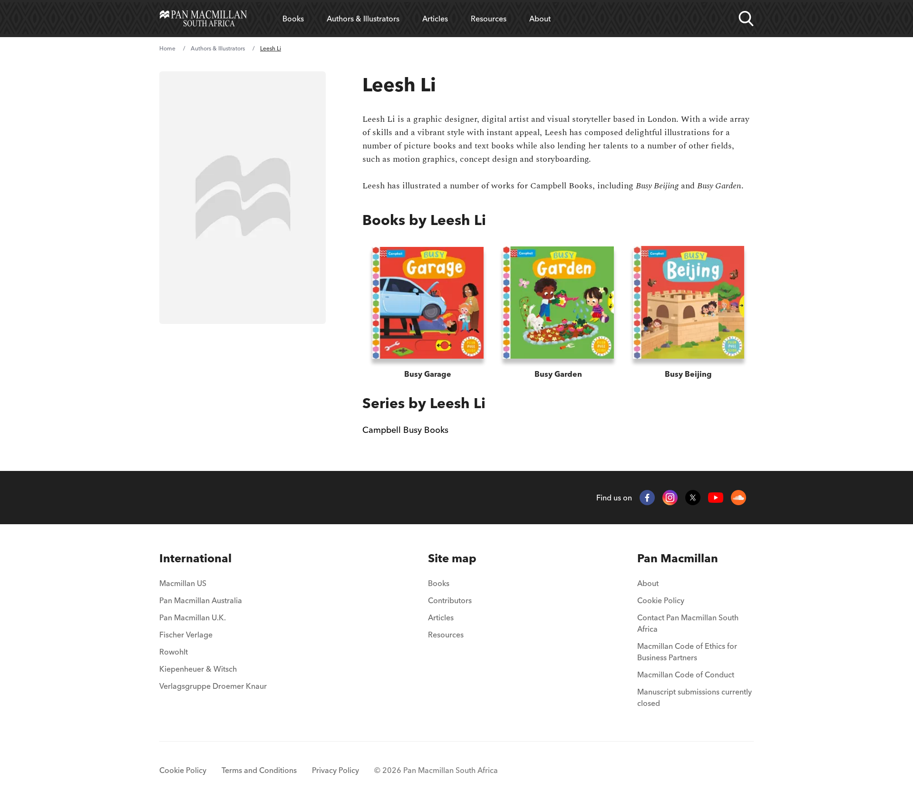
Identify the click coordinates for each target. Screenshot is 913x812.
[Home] (203, 18)
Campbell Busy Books (405, 429)
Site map (452, 558)
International (195, 558)
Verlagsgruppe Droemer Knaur (213, 686)
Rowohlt (173, 651)
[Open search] (746, 18)
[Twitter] (692, 497)
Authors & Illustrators (363, 18)
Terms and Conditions (259, 770)
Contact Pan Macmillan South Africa (687, 623)
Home (167, 48)
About (540, 18)
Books (293, 18)
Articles (435, 18)
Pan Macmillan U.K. (192, 617)
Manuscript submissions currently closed (694, 697)
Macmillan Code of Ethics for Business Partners (687, 651)
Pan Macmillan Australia (200, 600)
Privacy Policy (335, 770)
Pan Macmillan (677, 558)
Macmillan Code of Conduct (685, 674)
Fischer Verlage (186, 634)
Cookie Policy (660, 600)
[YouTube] (715, 497)
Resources (488, 18)
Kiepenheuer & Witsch (198, 669)
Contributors (450, 600)
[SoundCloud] (738, 497)
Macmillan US (182, 583)
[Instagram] (670, 497)
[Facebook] (647, 497)
